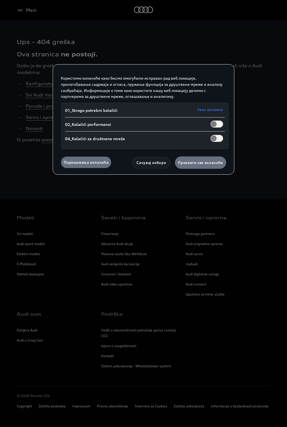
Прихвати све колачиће (200, 162)
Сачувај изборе (151, 162)
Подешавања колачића (86, 162)
